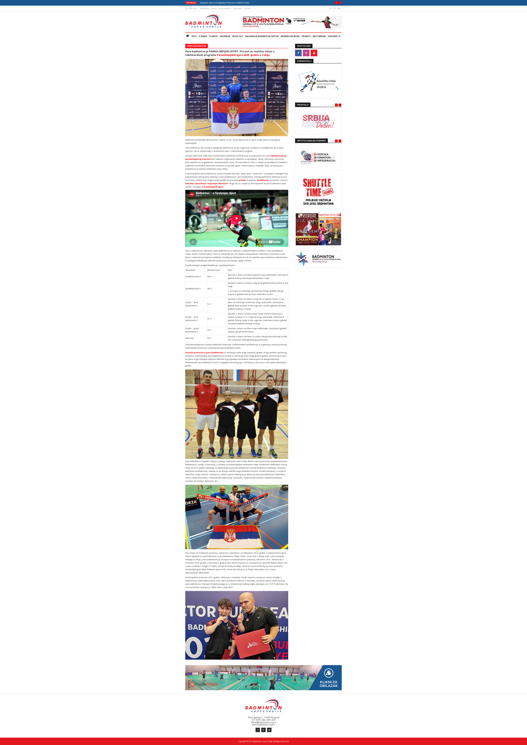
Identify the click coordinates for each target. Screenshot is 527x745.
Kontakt (247, 8)
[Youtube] (339, 8)
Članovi (213, 36)
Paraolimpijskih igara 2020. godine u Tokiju (243, 55)
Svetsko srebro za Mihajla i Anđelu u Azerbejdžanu (222, 3)
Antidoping (204, 8)
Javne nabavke (225, 8)
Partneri (333, 36)
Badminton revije (290, 36)
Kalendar (225, 36)
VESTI (194, 36)
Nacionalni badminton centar (262, 36)
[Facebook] (331, 8)
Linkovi (214, 8)
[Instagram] (335, 8)
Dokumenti (237, 8)
